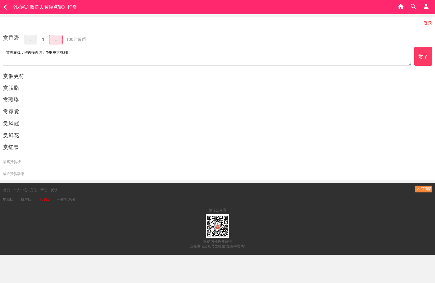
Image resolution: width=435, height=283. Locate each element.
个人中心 (20, 190)
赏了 (423, 56)
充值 (33, 190)
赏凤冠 (11, 123)
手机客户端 (66, 199)
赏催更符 (13, 76)
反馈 (54, 190)
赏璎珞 (11, 100)
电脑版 (8, 199)
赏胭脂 (11, 88)
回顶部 (426, 189)
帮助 (43, 190)
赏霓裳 (11, 112)
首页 (6, 190)
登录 (428, 23)
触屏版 (26, 199)
